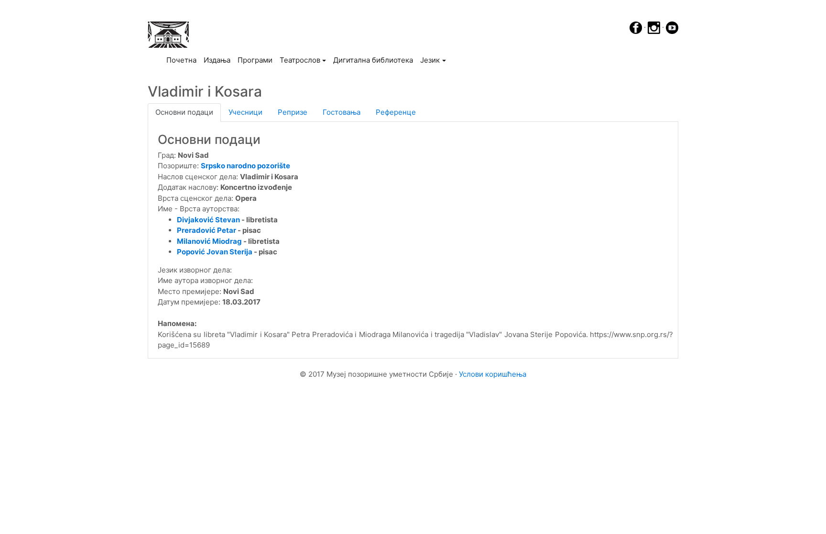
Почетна (183, 60)
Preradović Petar (206, 230)
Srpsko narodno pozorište (245, 165)
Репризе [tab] (292, 112)
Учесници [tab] (245, 112)
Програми (255, 60)
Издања (217, 60)
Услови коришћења (492, 374)
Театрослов (300, 60)
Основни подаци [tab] (184, 112)
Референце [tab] (396, 112)
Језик (430, 60)
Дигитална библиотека (373, 60)
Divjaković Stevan (208, 219)
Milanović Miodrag (209, 241)
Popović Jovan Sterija (214, 251)
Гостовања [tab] (341, 112)
